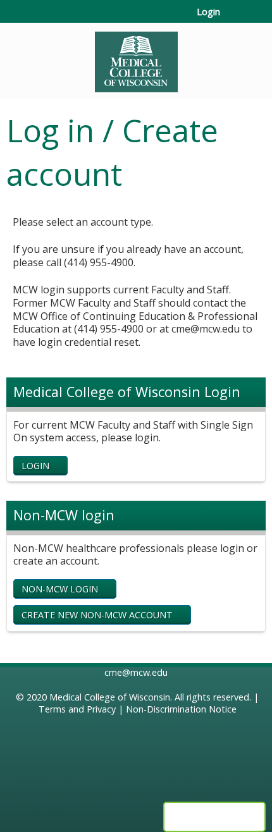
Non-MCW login (60, 589)
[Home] (136, 57)
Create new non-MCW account (97, 615)
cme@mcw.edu (136, 672)
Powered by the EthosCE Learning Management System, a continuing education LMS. (214, 817)
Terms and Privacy (77, 709)
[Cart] (235, 18)
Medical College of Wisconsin (109, 697)
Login (208, 12)
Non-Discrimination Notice (181, 709)
